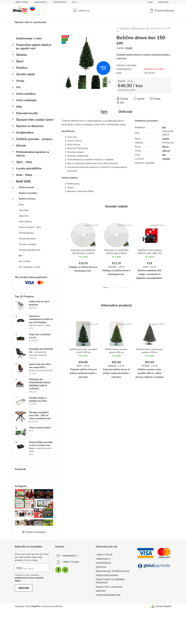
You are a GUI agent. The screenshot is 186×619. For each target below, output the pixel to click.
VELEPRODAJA (60, 2)
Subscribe (23, 587)
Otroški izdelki (25, 74)
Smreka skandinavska (29, 249)
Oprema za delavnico (30, 126)
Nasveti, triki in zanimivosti (109, 586)
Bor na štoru (25, 261)
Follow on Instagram (36, 532)
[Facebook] (58, 570)
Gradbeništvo (25, 132)
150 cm (166, 150)
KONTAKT (101, 591)
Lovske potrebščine (28, 168)
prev (64, 254)
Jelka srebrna (25, 221)
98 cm (165, 146)
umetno (166, 158)
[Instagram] (65, 570)
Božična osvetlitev (28, 193)
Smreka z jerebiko (27, 244)
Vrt (18, 87)
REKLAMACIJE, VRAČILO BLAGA (112, 571)
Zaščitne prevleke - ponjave (34, 139)
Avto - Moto (24, 175)
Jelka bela (23, 210)
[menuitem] (30, 22)
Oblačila (21, 55)
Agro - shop (24, 162)
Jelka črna (23, 215)
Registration (163, 2)
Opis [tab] (104, 111)
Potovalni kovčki (27, 113)
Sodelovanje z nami (29, 38)
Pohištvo (22, 68)
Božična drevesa (27, 198)
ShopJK (128, 48)
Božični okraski (26, 187)
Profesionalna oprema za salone (32, 153)
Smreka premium (27, 238)
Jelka (21, 204)
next (169, 254)
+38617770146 (21, 2)
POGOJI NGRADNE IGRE (108, 595)
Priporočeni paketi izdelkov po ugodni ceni (34, 46)
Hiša (19, 107)
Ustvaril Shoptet (163, 606)
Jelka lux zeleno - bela (30, 227)
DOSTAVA (101, 567)
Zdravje (21, 145)
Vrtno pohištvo (26, 94)
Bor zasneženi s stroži (29, 267)
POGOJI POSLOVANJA (107, 575)
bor (164, 154)
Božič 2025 (23, 181)
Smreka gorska (26, 232)
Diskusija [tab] (125, 111)
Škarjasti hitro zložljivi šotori (35, 120)
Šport (20, 61)
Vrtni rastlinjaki (26, 100)
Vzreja (20, 81)
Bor (20, 255)
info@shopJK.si (40, 2)
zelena (165, 138)
